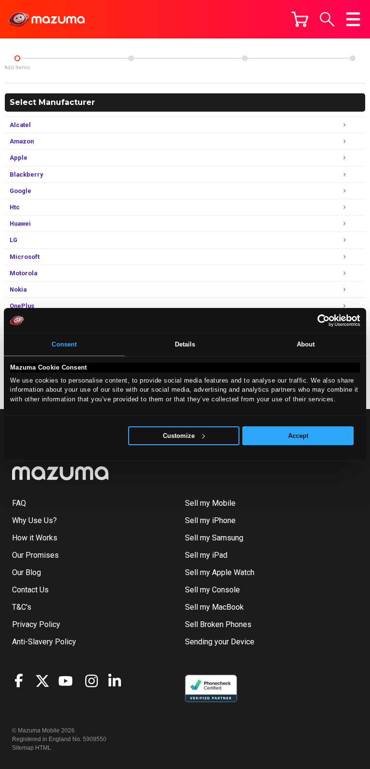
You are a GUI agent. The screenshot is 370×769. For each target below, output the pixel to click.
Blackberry (178, 173)
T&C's (21, 607)
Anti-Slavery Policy (44, 641)
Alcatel (178, 123)
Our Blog (26, 572)
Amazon (178, 140)
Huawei (178, 222)
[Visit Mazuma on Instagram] (95, 681)
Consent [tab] (64, 344)
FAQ (19, 503)
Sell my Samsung (214, 537)
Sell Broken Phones (218, 624)
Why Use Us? (34, 520)
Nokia (178, 288)
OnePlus (178, 304)
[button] (327, 19)
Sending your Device (219, 641)
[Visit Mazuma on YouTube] (69, 681)
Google (178, 189)
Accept (298, 435)
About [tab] (306, 344)
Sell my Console (212, 589)
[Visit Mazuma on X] (46, 681)
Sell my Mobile (210, 503)
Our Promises (35, 555)
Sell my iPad (206, 555)
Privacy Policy (36, 624)
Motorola (178, 272)
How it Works (34, 537)
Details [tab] (185, 344)
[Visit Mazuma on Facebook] (23, 680)
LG (178, 238)
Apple (178, 156)
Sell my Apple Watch (219, 572)
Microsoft (178, 255)
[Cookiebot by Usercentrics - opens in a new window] (318, 320)
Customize (179, 435)
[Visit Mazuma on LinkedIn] (119, 681)
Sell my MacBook (214, 607)
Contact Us (30, 589)
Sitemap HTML (31, 747)
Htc (178, 206)
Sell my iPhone (210, 520)
